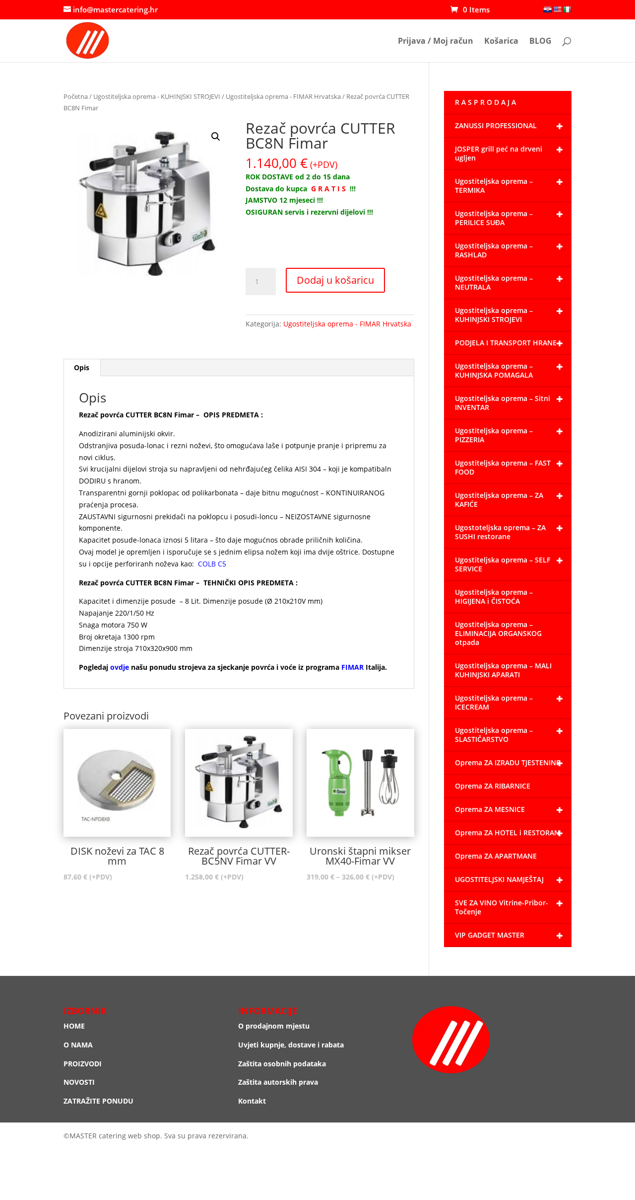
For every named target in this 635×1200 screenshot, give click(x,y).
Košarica (501, 41)
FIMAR (352, 667)
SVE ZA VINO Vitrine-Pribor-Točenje (501, 907)
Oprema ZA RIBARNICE (492, 786)
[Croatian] (547, 9)
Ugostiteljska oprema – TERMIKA (494, 185)
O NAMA (78, 1044)
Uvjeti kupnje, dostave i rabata (291, 1044)
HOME (74, 1026)
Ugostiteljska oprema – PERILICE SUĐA (494, 218)
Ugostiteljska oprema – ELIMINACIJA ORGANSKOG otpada (498, 633)
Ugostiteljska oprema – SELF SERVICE (502, 564)
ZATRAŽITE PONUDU (98, 1101)
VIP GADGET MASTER (489, 935)
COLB (207, 563)
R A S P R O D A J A (485, 102)
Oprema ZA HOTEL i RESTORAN (507, 832)
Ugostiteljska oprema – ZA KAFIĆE (499, 499)
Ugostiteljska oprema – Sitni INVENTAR (502, 403)
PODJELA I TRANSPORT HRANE (506, 342)
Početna (76, 96)
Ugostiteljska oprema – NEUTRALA (494, 282)
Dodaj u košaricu (335, 280)
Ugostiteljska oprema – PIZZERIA (494, 435)
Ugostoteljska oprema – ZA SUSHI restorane (500, 532)
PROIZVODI (83, 1063)
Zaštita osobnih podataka (282, 1063)
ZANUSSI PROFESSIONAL (496, 125)
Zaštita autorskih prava (278, 1082)
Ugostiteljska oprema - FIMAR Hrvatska (283, 96)
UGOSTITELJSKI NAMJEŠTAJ (499, 879)
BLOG (540, 41)
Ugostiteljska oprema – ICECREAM (494, 702)
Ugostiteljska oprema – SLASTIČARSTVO (494, 734)
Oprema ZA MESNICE (490, 809)
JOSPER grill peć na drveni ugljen (498, 153)
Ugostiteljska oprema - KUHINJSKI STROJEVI (156, 96)
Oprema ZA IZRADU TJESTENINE (507, 762)
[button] (216, 137)
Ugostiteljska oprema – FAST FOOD (503, 467)
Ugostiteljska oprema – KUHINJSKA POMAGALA (494, 370)
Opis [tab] (81, 367)
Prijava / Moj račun (435, 41)
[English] (557, 9)
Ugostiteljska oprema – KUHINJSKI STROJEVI (494, 315)
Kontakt (252, 1101)
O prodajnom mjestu (274, 1026)
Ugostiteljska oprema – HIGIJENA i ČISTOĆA (494, 596)
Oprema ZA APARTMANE (496, 856)
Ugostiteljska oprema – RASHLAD (494, 250)
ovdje (119, 667)
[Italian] (567, 9)
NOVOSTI (79, 1082)
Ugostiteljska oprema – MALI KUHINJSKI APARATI (503, 670)
